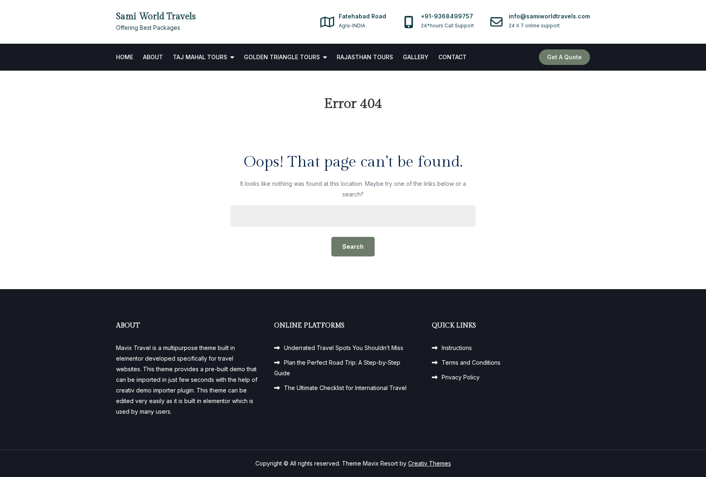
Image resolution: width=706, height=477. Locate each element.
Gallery (416, 56)
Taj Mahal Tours (200, 56)
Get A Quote (564, 56)
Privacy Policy (461, 377)
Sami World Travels (156, 16)
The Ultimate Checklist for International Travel (345, 387)
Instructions (457, 347)
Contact (452, 56)
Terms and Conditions (471, 362)
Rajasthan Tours (365, 56)
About (153, 56)
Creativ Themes (429, 463)
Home (124, 56)
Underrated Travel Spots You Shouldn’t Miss (343, 347)
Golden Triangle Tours (282, 56)
